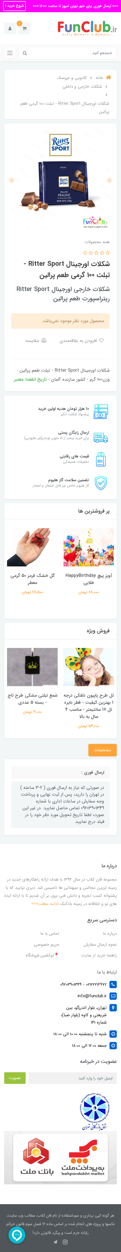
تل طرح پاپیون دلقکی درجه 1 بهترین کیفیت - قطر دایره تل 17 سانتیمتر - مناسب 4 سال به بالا (89, 706)
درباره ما (110, 933)
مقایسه (33, 340)
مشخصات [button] (102, 750)
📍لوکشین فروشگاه (42, 955)
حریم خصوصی (46, 944)
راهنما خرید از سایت (99, 955)
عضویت (15, 1078)
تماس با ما (49, 933)
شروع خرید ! (14, 6)
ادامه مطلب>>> (45, 903)
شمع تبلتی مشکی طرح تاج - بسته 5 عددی (32, 699)
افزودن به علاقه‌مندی (79, 340)
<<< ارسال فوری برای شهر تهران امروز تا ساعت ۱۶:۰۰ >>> (75, 6)
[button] (24, 28)
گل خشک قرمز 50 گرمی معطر (32, 579)
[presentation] (109, 180)
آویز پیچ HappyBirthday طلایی (89, 579)
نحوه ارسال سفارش (100, 944)
